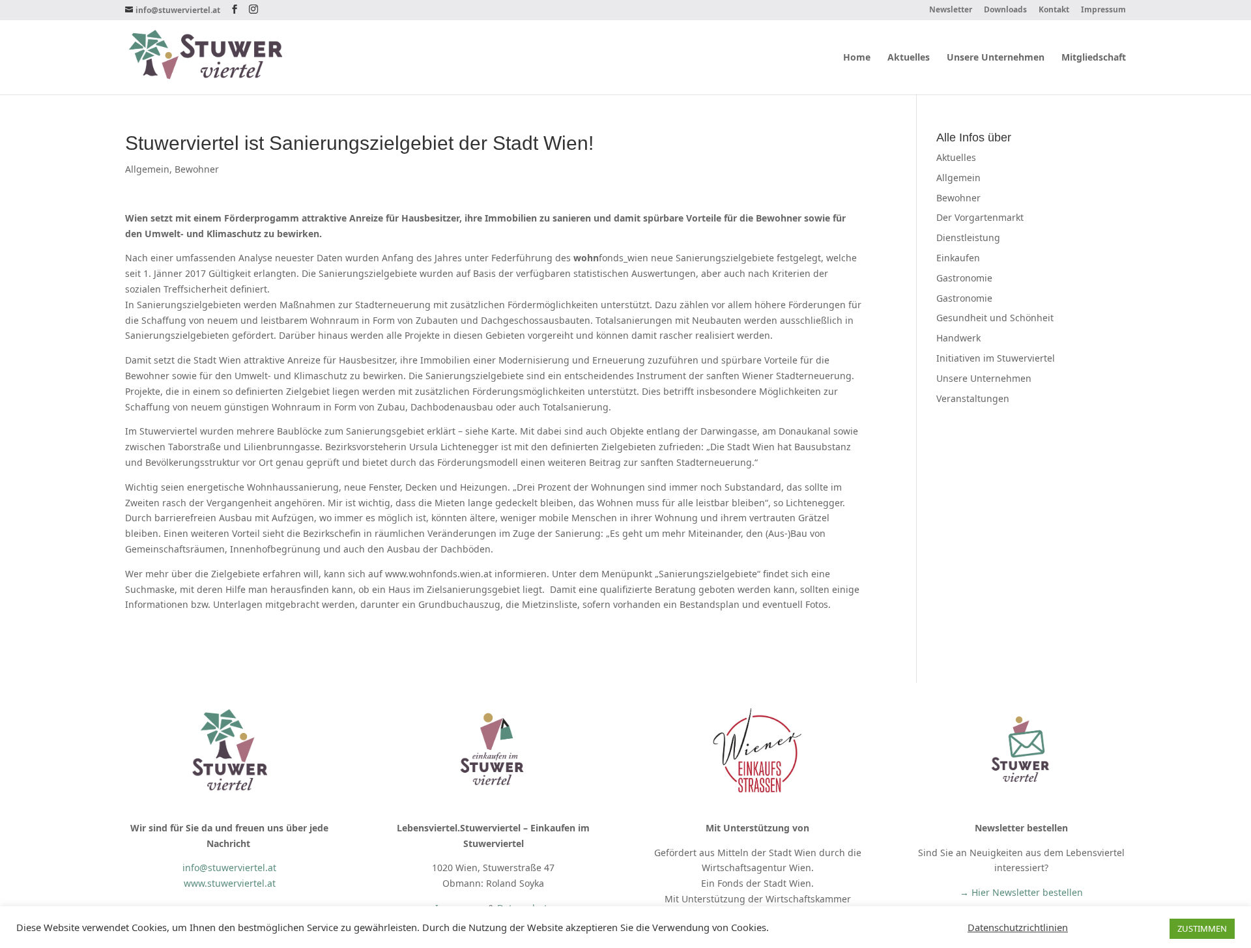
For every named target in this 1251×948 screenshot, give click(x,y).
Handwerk (958, 338)
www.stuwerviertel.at (230, 883)
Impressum (1103, 10)
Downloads (1005, 10)
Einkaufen (958, 257)
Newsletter (950, 10)
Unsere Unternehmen (995, 58)
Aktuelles (908, 58)
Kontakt (1054, 10)
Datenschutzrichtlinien (1018, 927)
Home (856, 58)
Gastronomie (964, 278)
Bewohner (197, 169)
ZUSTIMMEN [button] (1202, 928)
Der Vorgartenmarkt (980, 217)
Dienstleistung (968, 237)
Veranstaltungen (972, 398)
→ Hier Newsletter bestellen (1021, 892)
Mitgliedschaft (1093, 58)
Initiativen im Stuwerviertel (995, 358)
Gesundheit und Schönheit (995, 317)
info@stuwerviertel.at (229, 867)
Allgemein (147, 169)
